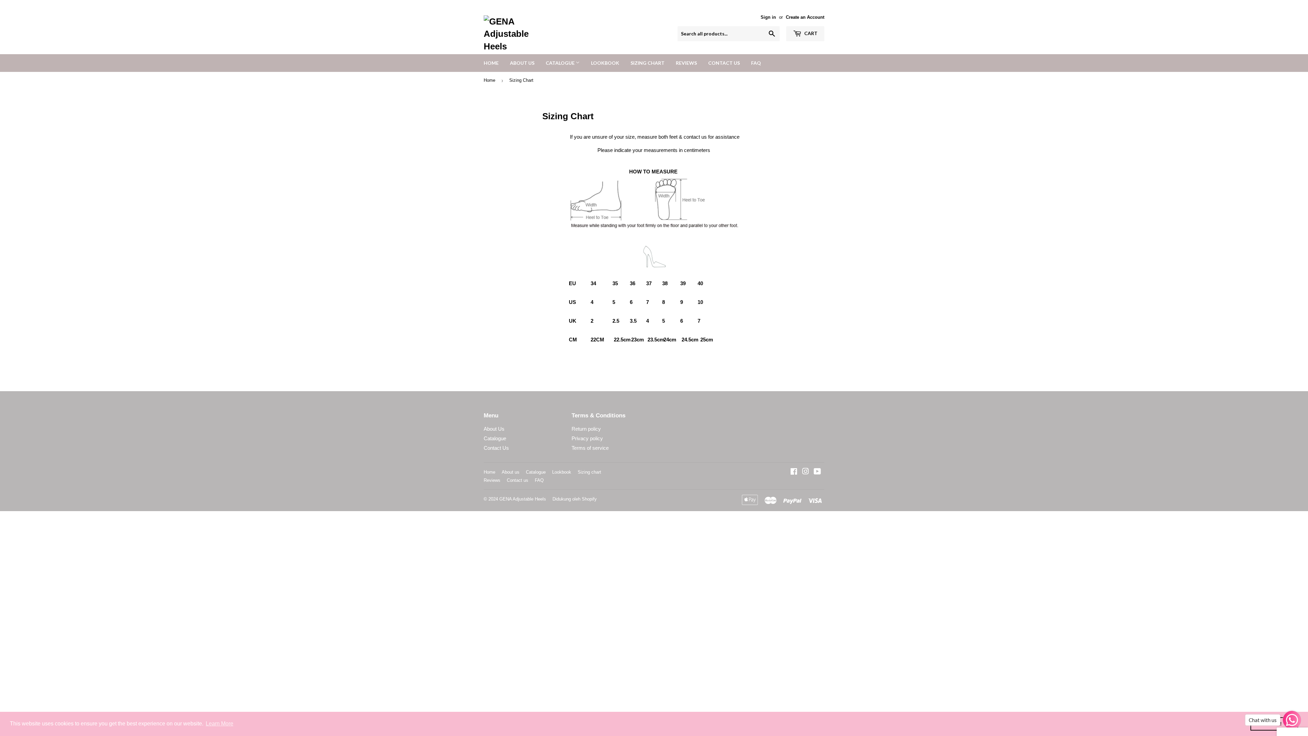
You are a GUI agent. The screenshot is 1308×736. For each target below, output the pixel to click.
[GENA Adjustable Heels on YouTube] (817, 472)
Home (491, 63)
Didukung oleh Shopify (574, 499)
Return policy (586, 429)
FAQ (756, 63)
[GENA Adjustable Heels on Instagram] (805, 472)
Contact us (724, 63)
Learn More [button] (219, 723)
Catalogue (561, 63)
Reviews (686, 63)
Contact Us (496, 448)
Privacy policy (587, 438)
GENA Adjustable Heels (522, 499)
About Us (494, 429)
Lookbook (605, 63)
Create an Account (805, 17)
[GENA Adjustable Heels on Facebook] (793, 472)
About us (522, 63)
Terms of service (590, 448)
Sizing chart (647, 63)
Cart (810, 33)
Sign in (768, 17)
